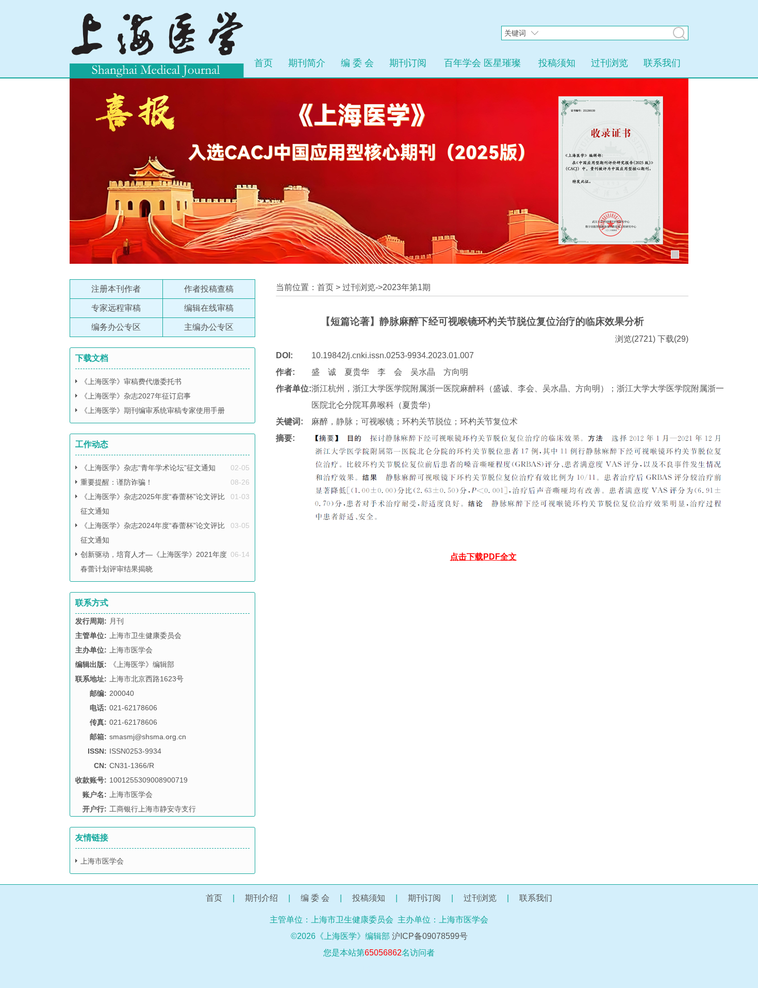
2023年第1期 (407, 287)
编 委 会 (357, 63)
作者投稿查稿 (209, 288)
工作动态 (91, 444)
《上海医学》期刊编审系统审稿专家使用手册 (152, 410)
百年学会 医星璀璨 (482, 63)
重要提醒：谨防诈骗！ (116, 482)
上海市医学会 (102, 861)
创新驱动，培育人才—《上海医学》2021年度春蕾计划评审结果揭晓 (153, 561)
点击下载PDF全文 (483, 556)
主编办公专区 (209, 327)
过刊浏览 (609, 63)
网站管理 (379, 969)
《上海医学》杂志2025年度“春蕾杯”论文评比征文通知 (152, 503)
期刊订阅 (407, 63)
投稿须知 (556, 63)
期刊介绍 (261, 898)
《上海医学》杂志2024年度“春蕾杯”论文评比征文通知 (152, 532)
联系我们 (662, 63)
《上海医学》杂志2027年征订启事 (135, 396)
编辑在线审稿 (209, 308)
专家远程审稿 (116, 308)
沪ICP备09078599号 (430, 936)
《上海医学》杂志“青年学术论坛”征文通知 (148, 468)
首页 (263, 63)
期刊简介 (306, 63)
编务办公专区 (116, 327)
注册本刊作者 (116, 288)
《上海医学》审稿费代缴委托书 (131, 381)
